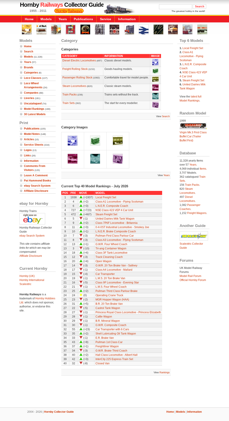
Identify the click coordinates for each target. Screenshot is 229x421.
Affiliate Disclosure (36, 190)
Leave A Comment (36, 175)
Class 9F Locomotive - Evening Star (117, 282)
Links (27, 155)
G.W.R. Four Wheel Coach (111, 244)
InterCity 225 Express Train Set (114, 359)
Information (127, 19)
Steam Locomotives (74, 86)
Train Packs (69, 94)
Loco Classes (32, 78)
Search (28, 51)
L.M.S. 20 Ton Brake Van (110, 278)
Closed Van (102, 363)
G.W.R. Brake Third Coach (111, 350)
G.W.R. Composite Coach (110, 325)
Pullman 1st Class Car (109, 342)
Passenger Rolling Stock (77, 77)
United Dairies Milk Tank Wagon (114, 218)
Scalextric (25, 284)
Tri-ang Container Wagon (110, 248)
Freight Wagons (196, 213)
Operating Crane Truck (109, 295)
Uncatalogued (33, 103)
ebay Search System (37, 185)
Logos (28, 150)
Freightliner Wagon (107, 346)
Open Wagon (103, 261)
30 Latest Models (35, 114)
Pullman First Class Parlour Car (114, 235)
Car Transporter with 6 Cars (112, 329)
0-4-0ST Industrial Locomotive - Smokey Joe (122, 227)
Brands (28, 67)
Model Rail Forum (190, 276)
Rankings (164, 372)
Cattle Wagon (103, 316)
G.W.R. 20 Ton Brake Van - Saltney (116, 265)
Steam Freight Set (106, 214)
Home (29, 19)
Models (46, 19)
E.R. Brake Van (104, 337)
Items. (203, 168)
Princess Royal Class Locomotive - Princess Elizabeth (128, 312)
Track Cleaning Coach (109, 257)
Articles (29, 139)
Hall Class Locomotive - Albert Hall (116, 354)
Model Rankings (34, 108)
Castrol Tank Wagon (107, 308)
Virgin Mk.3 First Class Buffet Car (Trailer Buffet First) (193, 136)
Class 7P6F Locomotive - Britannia (116, 223)
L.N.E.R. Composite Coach (111, 205)
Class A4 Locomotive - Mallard (113, 269)
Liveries (29, 98)
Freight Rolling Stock (75, 69)
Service (105, 19)
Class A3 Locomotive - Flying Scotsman (119, 240)
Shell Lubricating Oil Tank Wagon (115, 333)
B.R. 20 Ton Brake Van (109, 303)
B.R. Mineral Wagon (107, 320)
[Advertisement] (114, 392)
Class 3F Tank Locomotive (111, 252)
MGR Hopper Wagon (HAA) (112, 299)
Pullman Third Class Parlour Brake (116, 291)
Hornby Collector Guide (59, 411)
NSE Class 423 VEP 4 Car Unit (114, 210)
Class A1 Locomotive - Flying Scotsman (119, 201)
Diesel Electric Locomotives (79, 60)
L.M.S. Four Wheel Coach (111, 286)
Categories (31, 72)
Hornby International (31, 280)
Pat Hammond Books (37, 180)
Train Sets (68, 103)
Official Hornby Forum (193, 280)
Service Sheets (33, 144)
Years (63, 19)
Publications (83, 19)
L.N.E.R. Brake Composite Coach (115, 231)
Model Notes (32, 134)
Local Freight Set (105, 197)
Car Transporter (105, 274)
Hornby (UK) (27, 276)
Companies (31, 92)
